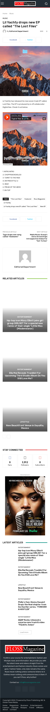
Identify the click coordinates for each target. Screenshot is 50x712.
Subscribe (40, 456)
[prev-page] (4, 436)
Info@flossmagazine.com (30, 682)
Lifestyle (24, 422)
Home (5, 13)
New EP (43, 206)
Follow (25, 456)
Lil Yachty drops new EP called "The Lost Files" (21, 206)
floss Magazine (39, 199)
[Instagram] (25, 689)
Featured (28, 199)
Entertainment (24, 317)
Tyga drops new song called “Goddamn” (12, 236)
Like (9, 456)
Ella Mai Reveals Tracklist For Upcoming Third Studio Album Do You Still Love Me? (25, 376)
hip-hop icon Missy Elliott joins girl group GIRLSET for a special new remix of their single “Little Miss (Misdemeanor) (25, 324)
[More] (39, 39)
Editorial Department (18, 31)
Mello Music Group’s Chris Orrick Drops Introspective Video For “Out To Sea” (36, 238)
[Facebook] (18, 689)
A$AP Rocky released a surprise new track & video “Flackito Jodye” (31, 622)
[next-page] (8, 436)
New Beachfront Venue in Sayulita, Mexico (25, 426)
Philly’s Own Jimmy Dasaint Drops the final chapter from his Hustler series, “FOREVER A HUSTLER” (32, 606)
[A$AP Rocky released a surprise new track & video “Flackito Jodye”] (9, 621)
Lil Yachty (7, 203)
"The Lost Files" (16, 199)
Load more (24, 632)
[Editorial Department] (5, 31)
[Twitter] (32, 689)
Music (11, 13)
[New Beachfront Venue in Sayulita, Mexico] (25, 407)
